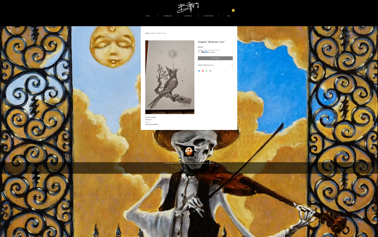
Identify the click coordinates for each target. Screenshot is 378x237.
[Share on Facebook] (199, 71)
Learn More (212, 52)
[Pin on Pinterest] (203, 71)
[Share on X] (210, 71)
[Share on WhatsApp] (206, 71)
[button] (233, 10)
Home (147, 33)
